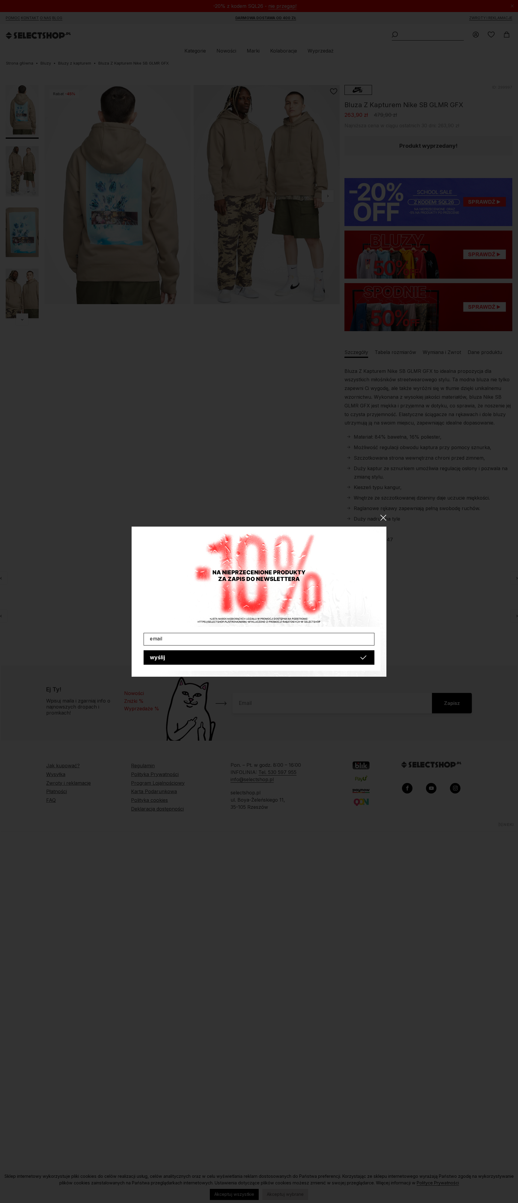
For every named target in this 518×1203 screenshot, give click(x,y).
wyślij (157, 657)
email (156, 639)
